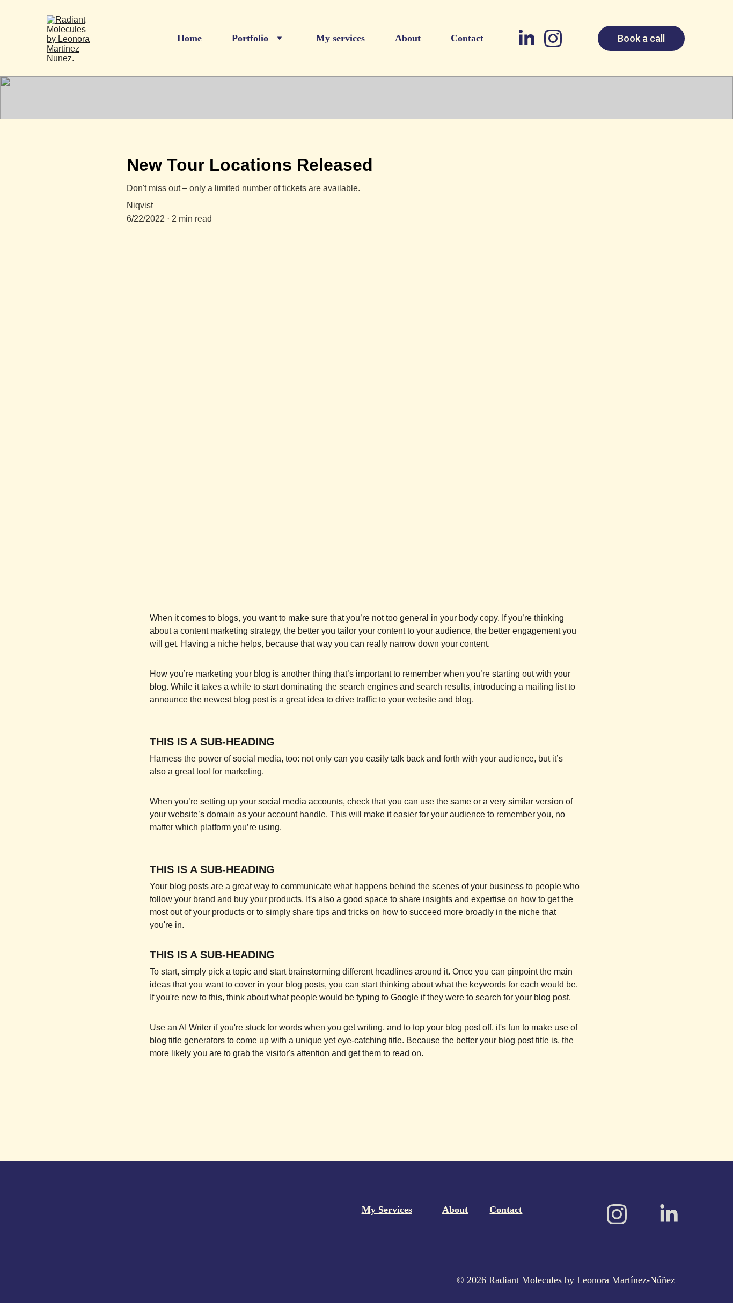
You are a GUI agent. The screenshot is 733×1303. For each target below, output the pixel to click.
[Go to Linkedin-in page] (531, 38)
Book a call (641, 38)
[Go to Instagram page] (553, 38)
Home (189, 38)
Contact (467, 38)
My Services (387, 1209)
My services (340, 38)
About (408, 38)
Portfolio (250, 38)
